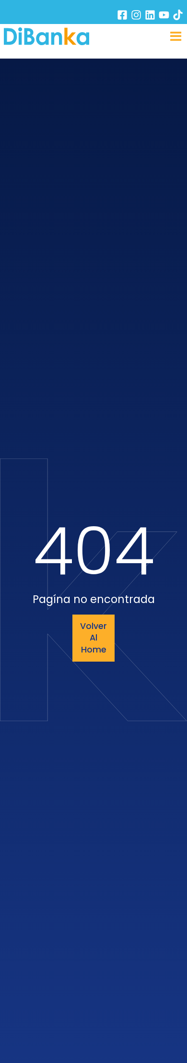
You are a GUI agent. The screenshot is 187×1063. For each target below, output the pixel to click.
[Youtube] (164, 15)
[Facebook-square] (122, 15)
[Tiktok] (178, 15)
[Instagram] (136, 15)
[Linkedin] (150, 15)
